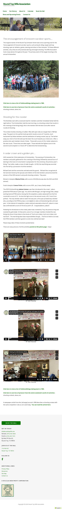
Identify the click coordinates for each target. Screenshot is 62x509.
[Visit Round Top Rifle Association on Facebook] (2, 459)
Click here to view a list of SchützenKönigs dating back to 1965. (23, 103)
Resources (5, 471)
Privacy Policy (5, 469)
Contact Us (26, 14)
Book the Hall (40, 11)
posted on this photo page (38, 227)
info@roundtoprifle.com (8, 431)
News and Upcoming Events (12, 14)
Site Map (4, 473)
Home (5, 11)
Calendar (30, 11)
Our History (13, 11)
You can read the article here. (41, 405)
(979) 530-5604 (11, 433)
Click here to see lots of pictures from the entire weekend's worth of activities (29, 107)
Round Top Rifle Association (16, 4)
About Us (22, 11)
